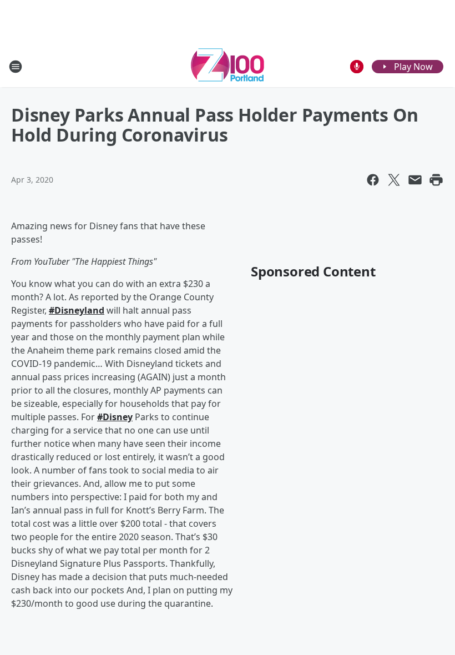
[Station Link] (227, 66)
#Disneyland (76, 310)
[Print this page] (436, 180)
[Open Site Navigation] (15, 66)
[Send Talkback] (356, 66)
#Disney (115, 417)
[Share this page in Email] (415, 180)
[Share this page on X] (394, 180)
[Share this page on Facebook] (373, 180)
